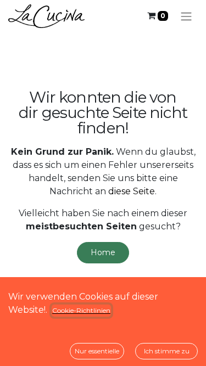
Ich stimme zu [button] (167, 351)
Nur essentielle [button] (97, 351)
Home (103, 252)
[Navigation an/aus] (186, 16)
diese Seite (131, 191)
